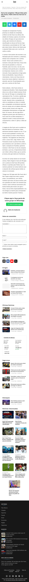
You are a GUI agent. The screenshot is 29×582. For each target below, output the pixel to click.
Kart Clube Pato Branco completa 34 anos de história (7, 439)
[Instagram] (4, 261)
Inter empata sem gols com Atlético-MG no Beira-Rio (20, 475)
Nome (4, 235)
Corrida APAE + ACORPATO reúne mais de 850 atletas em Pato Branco (7, 458)
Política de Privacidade (9, 570)
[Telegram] (9, 24)
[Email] (19, 24)
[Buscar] (27, 2)
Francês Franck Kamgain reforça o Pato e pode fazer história (20, 440)
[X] (15, 261)
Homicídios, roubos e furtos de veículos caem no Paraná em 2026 (18, 378)
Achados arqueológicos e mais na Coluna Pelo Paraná (18, 292)
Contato (18, 570)
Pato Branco (4, 508)
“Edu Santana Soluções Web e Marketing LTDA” (15, 579)
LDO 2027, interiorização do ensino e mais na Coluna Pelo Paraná (18, 285)
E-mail (4, 240)
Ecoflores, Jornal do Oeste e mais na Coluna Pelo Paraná (18, 271)
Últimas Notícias (8, 305)
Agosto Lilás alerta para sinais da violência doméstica (18, 364)
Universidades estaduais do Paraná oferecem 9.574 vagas (18, 322)
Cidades (3, 510)
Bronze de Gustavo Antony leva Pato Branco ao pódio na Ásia (14, 493)
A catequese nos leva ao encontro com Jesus (17, 278)
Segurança (6, 360)
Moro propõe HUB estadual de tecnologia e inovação (18, 315)
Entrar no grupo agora (15, 204)
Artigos (5, 268)
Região (3, 522)
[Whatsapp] (10, 576)
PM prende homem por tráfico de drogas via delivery (18, 385)
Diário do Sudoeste (6, 7)
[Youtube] (11, 261)
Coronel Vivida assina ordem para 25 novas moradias (18, 308)
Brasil (2, 517)
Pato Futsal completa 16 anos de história (20, 423)
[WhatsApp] (4, 24)
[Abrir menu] (2, 2)
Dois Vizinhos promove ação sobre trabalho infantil (18, 401)
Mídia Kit (17, 571)
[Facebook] (14, 24)
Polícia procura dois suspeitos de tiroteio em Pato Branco (18, 370)
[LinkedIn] (24, 24)
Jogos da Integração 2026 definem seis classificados (17, 328)
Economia (3, 520)
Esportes (13, 7)
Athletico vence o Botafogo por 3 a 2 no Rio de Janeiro (20, 457)
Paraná (3, 515)
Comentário (5, 224)
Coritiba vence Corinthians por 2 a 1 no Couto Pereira (8, 475)
